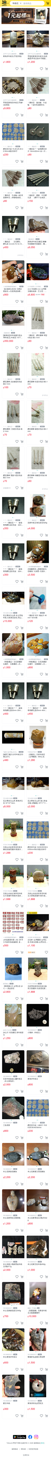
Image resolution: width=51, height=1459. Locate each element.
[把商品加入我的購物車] (21, 68)
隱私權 (23, 1449)
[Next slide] (22, 39)
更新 (42, 1443)
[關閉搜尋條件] (21, 3)
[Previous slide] (3, 39)
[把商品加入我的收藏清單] (16, 68)
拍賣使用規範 (33, 1449)
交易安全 (26, 1455)
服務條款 (15, 1449)
